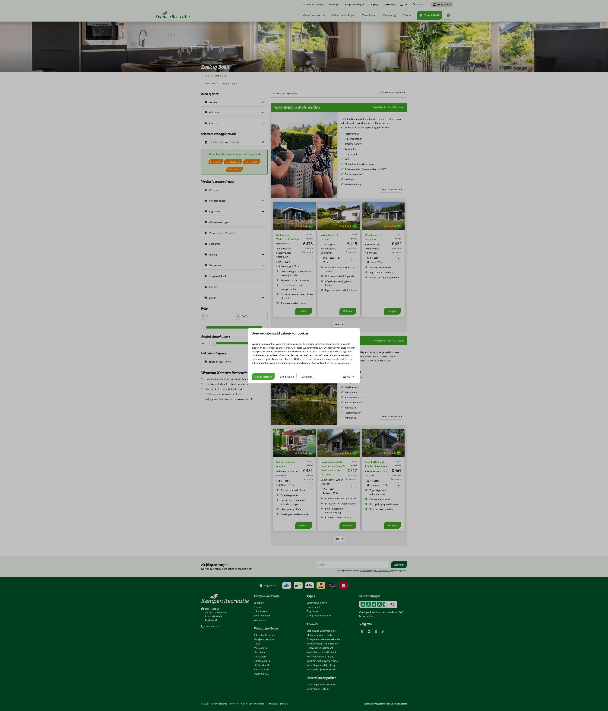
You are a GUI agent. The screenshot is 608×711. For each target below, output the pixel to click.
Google (349, 358)
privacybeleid (336, 358)
